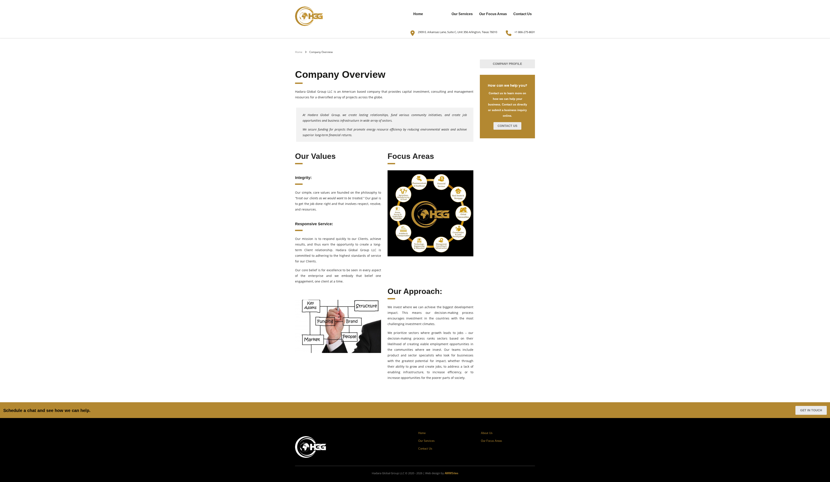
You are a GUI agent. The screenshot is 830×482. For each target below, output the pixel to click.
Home (418, 14)
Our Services (462, 14)
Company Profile (507, 63)
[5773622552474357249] (431, 213)
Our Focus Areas (493, 14)
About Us (437, 14)
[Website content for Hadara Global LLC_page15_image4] (338, 326)
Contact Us (522, 14)
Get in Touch (811, 410)
